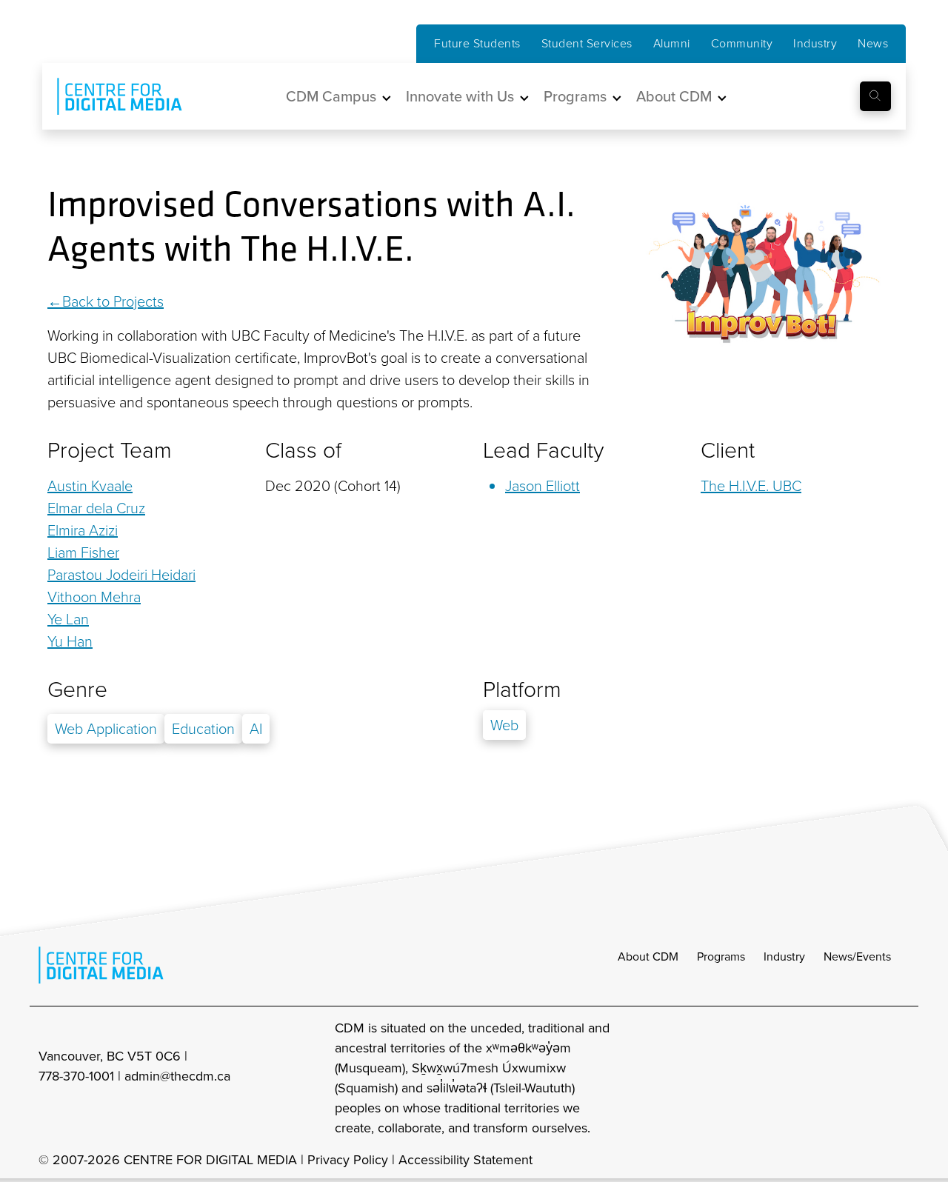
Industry (815, 43)
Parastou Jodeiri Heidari (121, 575)
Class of (303, 450)
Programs (721, 956)
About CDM (648, 956)
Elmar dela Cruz (96, 508)
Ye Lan (68, 619)
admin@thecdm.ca (177, 1076)
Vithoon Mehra (94, 597)
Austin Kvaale (90, 486)
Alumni (671, 43)
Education (203, 729)
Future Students (477, 43)
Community (742, 43)
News (873, 43)
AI (256, 729)
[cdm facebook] (834, 1078)
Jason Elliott (542, 486)
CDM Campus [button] (331, 96)
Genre (77, 689)
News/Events (857, 956)
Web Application (106, 729)
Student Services (586, 43)
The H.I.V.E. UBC (751, 486)
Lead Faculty (543, 450)
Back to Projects (113, 301)
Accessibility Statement (465, 1159)
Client (728, 450)
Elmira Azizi (82, 530)
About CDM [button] (674, 96)
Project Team (109, 450)
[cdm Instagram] (801, 1078)
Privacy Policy (347, 1159)
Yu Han (70, 641)
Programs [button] (575, 96)
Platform (522, 689)
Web (504, 725)
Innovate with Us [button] (460, 96)
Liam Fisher (83, 552)
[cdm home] (109, 96)
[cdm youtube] (899, 1078)
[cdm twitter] (866, 1078)
